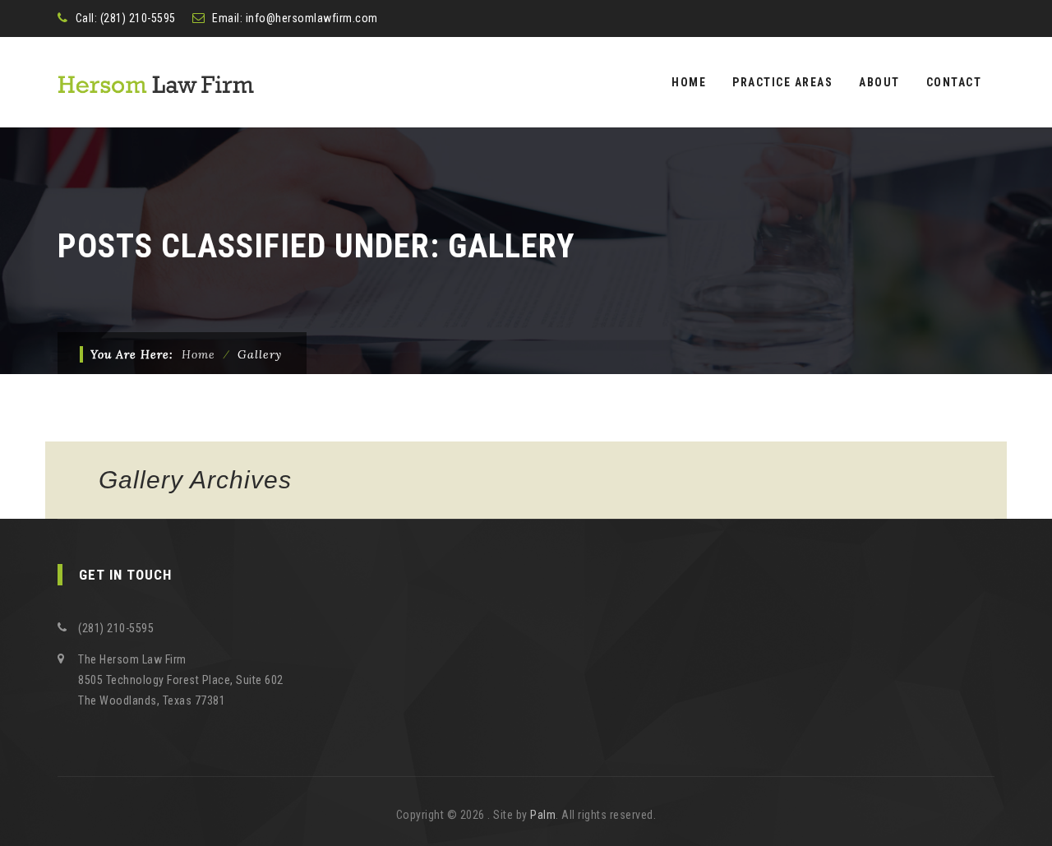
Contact (954, 82)
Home (688, 82)
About (879, 82)
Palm (543, 814)
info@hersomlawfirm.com (312, 18)
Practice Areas (782, 82)
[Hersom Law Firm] (156, 82)
